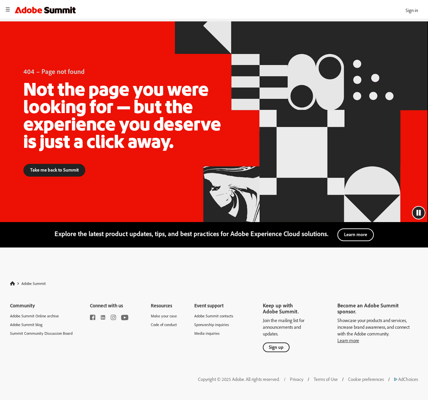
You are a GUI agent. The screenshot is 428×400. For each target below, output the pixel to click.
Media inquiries (207, 333)
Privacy (296, 379)
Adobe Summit (33, 283)
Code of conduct (164, 324)
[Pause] (418, 212)
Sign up (276, 347)
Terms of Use (326, 379)
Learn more (355, 234)
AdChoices (406, 379)
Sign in (412, 10)
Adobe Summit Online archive (34, 315)
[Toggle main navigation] (7, 9)
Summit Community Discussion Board (41, 333)
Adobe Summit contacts (213, 315)
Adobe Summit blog (26, 324)
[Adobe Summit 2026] (45, 9)
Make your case (164, 315)
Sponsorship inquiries (211, 324)
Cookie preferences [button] (366, 379)
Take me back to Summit (54, 170)
